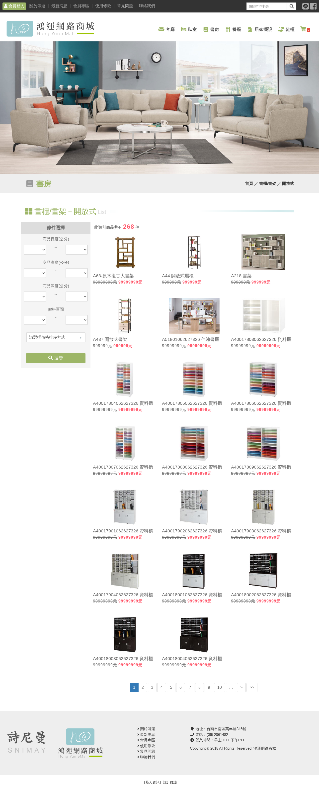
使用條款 (103, 6)
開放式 (288, 183)
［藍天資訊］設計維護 (159, 782)
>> (252, 687)
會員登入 (15, 6)
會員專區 (81, 6)
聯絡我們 (147, 6)
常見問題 (125, 6)
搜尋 (58, 357)
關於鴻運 (37, 6)
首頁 (249, 183)
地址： (220, 729)
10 (219, 687)
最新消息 (59, 6)
